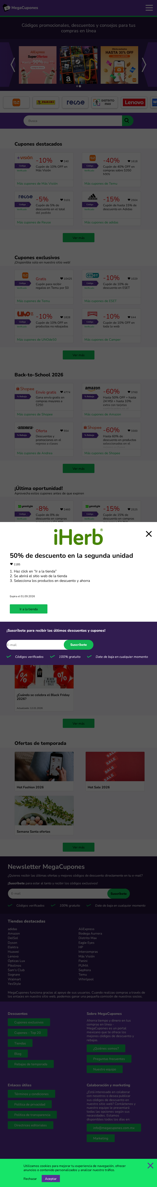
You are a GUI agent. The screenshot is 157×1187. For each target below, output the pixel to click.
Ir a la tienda (29, 609)
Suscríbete (78, 644)
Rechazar (30, 1178)
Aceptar (51, 1178)
